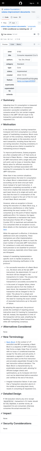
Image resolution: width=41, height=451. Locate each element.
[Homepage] (20, 3)
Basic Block (10, 342)
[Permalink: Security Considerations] (1, 423)
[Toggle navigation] (3, 3)
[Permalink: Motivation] (1, 124)
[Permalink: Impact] (1, 413)
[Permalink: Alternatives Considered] (1, 326)
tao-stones (8, 34)
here (5, 229)
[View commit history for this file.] (38, 34)
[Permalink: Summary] (1, 100)
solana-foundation (12, 9)
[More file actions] (38, 44)
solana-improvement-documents (16, 12)
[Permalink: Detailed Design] (1, 393)
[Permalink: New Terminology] (1, 336)
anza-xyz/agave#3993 (26, 81)
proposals (32, 26)
